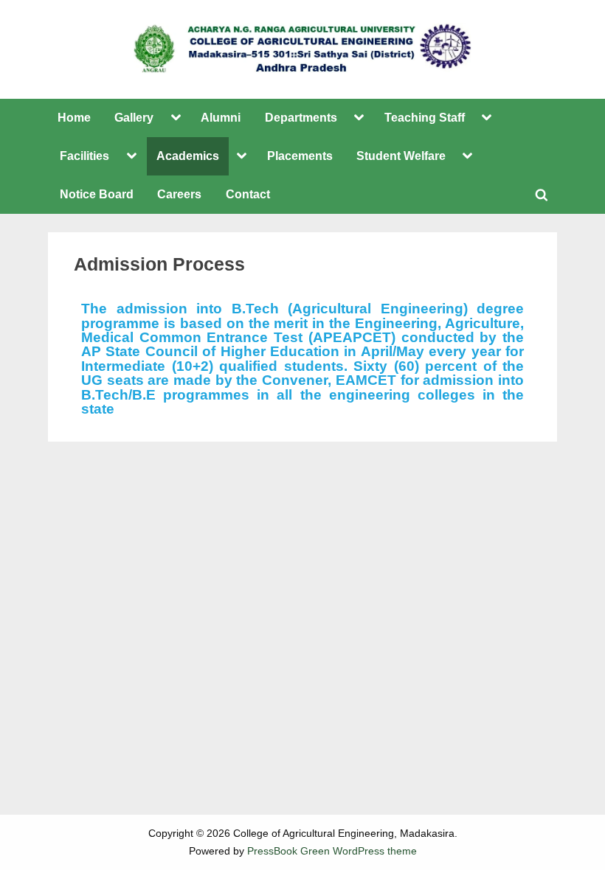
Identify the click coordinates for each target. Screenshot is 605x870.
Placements (300, 155)
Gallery (133, 117)
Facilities (84, 155)
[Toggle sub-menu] (176, 118)
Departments (301, 117)
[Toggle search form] (541, 194)
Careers (179, 194)
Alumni (221, 117)
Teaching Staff (424, 117)
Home (74, 117)
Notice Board (97, 194)
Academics (187, 155)
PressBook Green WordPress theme (332, 851)
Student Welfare (401, 155)
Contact (248, 194)
